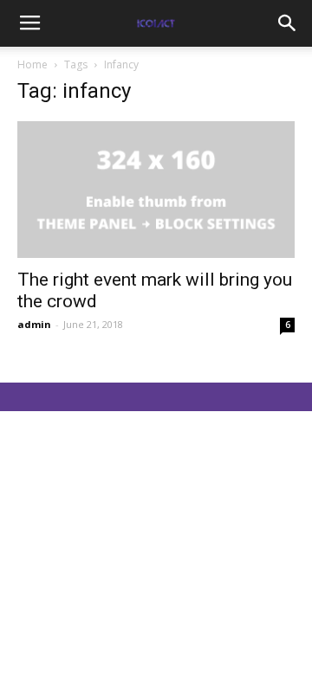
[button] (287, 23)
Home (32, 64)
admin (34, 324)
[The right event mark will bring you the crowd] (156, 189)
